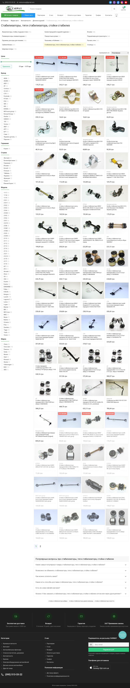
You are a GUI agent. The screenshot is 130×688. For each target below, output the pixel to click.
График (98, 15)
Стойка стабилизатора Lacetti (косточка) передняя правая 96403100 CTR (45, 337)
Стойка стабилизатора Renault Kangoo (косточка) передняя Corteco (92, 499)
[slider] (1, 61)
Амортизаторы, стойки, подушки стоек (16, 32)
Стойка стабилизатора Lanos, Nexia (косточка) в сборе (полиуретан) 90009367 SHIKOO (45, 110)
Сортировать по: (104, 53)
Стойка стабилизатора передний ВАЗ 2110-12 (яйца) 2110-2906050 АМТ (115, 531)
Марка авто (28, 15)
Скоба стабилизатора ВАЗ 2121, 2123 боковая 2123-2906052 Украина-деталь (117, 207)
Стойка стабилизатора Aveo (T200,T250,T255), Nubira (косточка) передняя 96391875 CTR (92, 337)
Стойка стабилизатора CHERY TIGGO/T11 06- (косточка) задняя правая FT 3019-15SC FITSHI (69, 272)
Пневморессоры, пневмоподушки (14, 36)
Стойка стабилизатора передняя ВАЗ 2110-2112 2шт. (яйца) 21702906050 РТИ (116, 335)
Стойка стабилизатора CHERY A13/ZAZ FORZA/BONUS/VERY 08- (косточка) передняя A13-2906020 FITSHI (68, 175)
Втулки (91, 32)
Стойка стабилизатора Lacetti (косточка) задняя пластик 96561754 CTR (68, 369)
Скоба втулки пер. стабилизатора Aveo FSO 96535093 (114, 143)
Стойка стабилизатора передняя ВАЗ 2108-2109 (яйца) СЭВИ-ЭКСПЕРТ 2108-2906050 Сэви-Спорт (92, 531)
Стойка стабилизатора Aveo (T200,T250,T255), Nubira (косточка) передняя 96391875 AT (45, 272)
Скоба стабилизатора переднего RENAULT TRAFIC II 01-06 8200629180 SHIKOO (93, 175)
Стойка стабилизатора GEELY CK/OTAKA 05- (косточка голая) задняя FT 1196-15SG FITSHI (116, 175)
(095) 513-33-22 (10, 2)
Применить (6, 66)
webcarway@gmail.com (26, 2)
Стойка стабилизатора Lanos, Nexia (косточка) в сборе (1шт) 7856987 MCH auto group (69, 434)
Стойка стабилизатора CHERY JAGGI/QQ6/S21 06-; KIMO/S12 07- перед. (93, 240)
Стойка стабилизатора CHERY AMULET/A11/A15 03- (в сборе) (45, 466)
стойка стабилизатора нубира (58, 601)
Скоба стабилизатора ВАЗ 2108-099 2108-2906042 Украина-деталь (117, 110)
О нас (51, 15)
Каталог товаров (12, 15)
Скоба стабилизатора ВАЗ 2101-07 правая (93, 110)
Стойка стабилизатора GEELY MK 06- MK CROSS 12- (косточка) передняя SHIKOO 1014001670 (93, 434)
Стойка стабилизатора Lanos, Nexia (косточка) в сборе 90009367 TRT (68, 207)
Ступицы (91, 45)
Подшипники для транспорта (98, 36)
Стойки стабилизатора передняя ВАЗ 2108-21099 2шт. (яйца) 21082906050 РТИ (68, 400)
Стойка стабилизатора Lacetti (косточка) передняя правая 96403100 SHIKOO (116, 434)
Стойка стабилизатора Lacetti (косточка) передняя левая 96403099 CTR (116, 305)
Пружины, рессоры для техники (14, 40)
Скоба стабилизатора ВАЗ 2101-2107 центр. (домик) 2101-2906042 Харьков (93, 143)
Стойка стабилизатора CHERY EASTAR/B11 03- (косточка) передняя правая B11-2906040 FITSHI (45, 240)
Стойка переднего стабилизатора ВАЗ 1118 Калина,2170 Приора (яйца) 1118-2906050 (46, 367)
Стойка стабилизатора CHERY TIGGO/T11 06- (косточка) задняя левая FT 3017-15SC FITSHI (69, 240)
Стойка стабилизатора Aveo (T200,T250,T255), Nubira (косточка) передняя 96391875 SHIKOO (68, 78)
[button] (99, 667)
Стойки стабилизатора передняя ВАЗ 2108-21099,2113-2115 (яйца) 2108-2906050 (69, 466)
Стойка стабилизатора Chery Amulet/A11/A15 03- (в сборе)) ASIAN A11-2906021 (116, 499)
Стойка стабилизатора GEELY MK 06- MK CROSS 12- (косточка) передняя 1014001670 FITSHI (93, 207)
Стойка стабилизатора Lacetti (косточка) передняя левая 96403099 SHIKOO (45, 78)
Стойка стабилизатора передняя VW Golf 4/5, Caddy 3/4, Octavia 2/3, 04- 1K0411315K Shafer (69, 337)
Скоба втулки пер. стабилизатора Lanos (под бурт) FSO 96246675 (46, 143)
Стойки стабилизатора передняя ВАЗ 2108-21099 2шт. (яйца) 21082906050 (92, 272)
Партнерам (41, 15)
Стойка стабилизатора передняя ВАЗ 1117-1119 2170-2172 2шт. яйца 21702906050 (116, 369)
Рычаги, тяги (93, 40)
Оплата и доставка (74, 15)
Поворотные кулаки (53, 36)
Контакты (108, 15)
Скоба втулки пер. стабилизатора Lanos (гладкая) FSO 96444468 (69, 143)
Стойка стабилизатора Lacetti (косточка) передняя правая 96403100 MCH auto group (68, 499)
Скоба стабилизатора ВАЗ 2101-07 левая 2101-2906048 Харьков (69, 110)
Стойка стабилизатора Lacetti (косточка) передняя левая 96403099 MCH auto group (45, 499)
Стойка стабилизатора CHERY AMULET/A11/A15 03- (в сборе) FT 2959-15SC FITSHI (68, 531)
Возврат (60, 15)
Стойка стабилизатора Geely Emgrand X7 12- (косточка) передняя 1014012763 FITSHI (92, 305)
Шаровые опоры (9, 49)
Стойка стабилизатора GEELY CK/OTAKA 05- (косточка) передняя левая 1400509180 (92, 78)
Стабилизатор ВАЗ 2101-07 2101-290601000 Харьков (117, 401)
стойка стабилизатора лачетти (104, 601)
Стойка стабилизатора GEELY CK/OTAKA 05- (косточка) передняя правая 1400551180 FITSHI (68, 305)
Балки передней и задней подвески (58, 32)
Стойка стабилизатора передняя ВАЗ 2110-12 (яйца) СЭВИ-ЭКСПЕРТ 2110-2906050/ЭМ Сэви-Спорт (45, 531)
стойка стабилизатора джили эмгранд (81, 601)
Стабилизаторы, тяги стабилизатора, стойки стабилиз (64, 45)
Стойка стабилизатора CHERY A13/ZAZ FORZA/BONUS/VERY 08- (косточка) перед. (116, 466)
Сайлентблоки (8, 45)
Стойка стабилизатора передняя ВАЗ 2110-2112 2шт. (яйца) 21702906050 (116, 272)
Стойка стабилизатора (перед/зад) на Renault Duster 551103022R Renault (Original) (45, 434)
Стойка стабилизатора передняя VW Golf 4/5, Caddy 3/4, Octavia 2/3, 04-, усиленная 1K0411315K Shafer (93, 402)
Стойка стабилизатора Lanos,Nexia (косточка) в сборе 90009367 (45, 175)
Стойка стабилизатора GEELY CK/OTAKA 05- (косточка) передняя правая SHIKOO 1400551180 (116, 78)
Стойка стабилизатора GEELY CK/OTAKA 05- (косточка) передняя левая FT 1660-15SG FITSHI (45, 305)
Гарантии (88, 15)
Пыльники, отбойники (53, 40)
